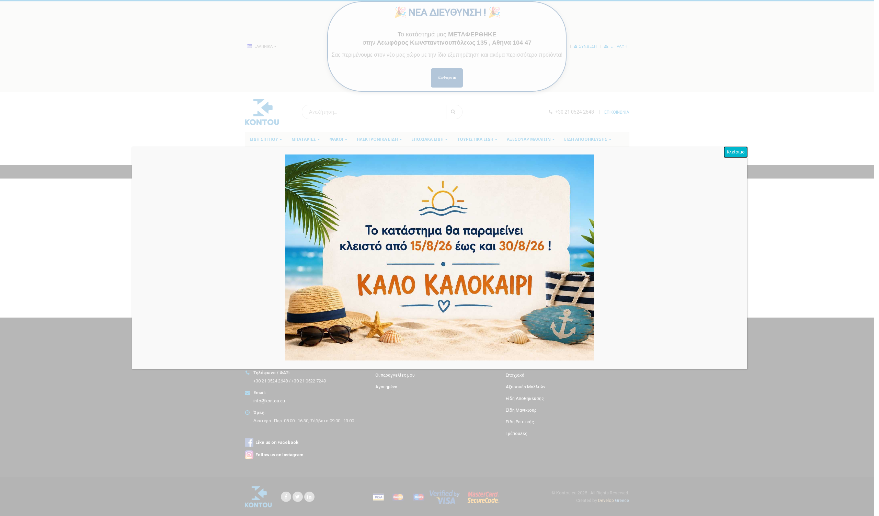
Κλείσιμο (735, 152)
